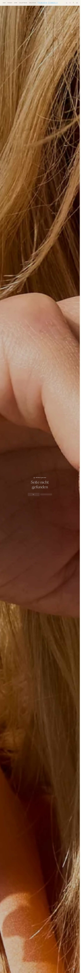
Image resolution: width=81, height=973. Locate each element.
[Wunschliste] (70, 2)
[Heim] (47, 3)
